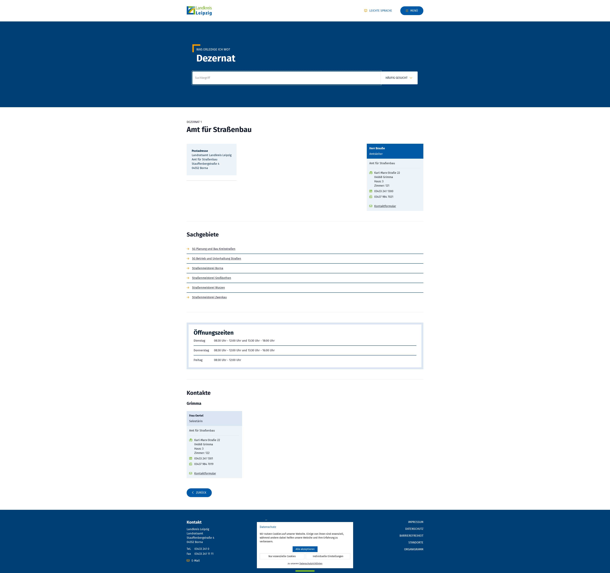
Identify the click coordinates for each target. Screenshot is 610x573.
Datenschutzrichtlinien (310, 563)
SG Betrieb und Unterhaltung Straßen (216, 258)
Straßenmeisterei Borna (207, 268)
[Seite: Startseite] (199, 11)
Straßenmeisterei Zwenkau (209, 297)
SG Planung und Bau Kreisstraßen (213, 249)
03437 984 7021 (383, 197)
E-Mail (195, 560)
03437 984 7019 (203, 464)
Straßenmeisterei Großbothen (211, 278)
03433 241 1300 (383, 191)
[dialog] (305, 545)
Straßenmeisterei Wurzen (208, 287)
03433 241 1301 (203, 458)
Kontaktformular (385, 206)
